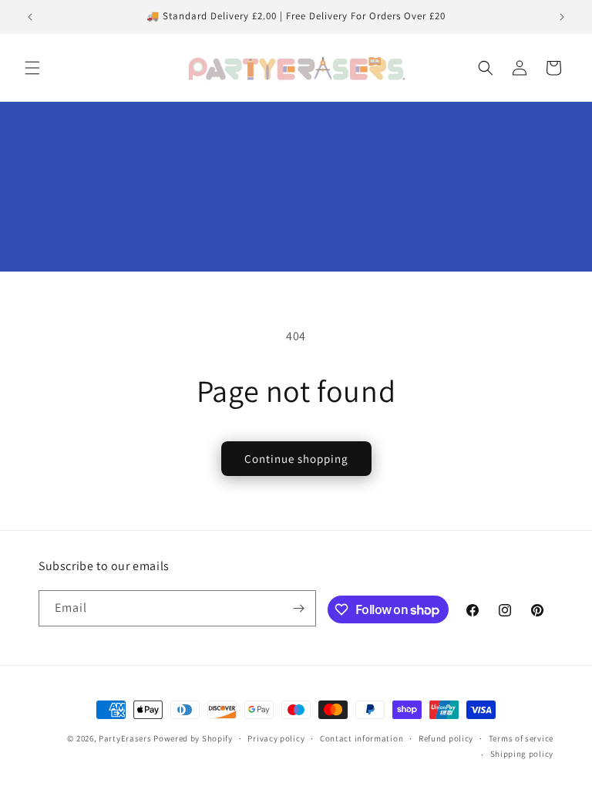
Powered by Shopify (193, 738)
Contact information (361, 738)
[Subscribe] (298, 608)
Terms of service (521, 738)
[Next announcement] (562, 17)
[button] (32, 68)
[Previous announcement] (30, 17)
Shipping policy (522, 753)
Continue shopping (296, 458)
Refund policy (446, 738)
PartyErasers (125, 738)
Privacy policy (275, 738)
